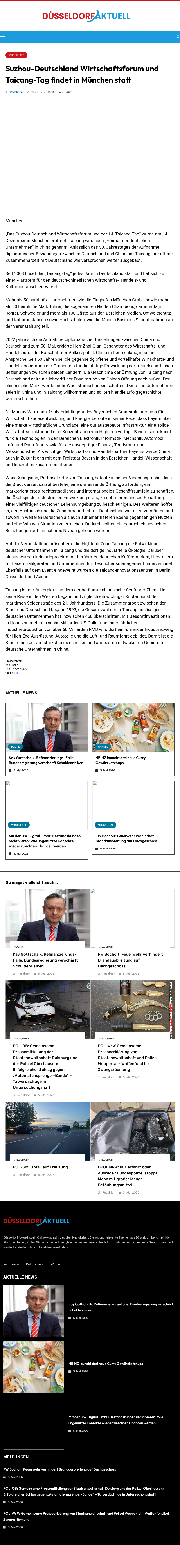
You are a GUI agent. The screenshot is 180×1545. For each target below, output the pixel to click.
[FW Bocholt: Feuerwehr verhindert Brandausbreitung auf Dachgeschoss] (133, 805)
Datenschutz (34, 1264)
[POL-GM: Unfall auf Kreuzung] (47, 1131)
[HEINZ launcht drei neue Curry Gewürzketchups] (133, 727)
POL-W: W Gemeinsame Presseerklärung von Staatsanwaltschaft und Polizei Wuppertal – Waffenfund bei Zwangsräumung (128, 1057)
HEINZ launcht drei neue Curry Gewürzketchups (105, 1363)
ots (16, 672)
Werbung (57, 1264)
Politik (15, 746)
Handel (103, 746)
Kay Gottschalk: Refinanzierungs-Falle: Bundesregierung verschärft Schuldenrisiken (45, 960)
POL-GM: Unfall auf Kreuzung (40, 1167)
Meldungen (105, 825)
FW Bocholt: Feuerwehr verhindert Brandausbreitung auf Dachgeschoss (130, 960)
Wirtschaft (16, 55)
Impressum (11, 1264)
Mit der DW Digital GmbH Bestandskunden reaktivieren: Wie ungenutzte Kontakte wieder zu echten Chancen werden (45, 840)
